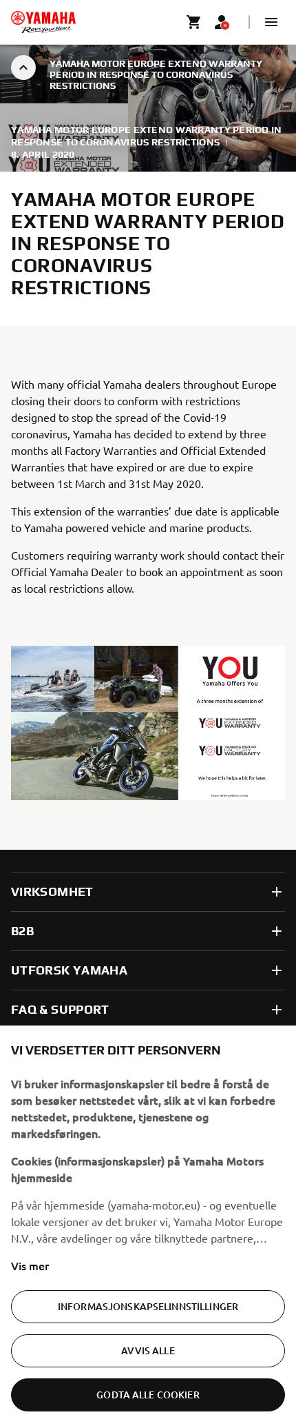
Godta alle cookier (148, 1394)
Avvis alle (147, 1350)
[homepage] (43, 22)
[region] (148, 1227)
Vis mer (30, 1265)
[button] (271, 22)
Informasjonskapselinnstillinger (148, 1306)
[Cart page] (194, 22)
